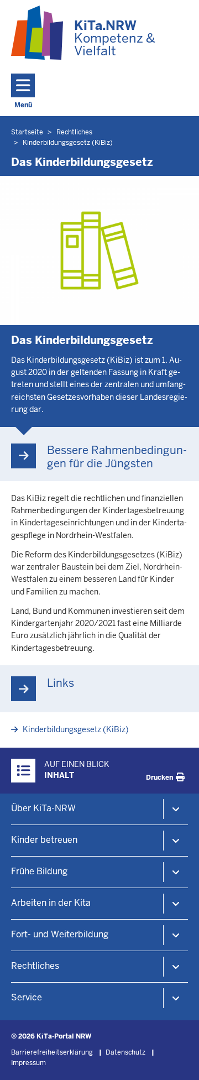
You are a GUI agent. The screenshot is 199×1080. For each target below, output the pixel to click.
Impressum (28, 1062)
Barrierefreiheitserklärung (52, 1052)
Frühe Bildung (39, 871)
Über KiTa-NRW (43, 808)
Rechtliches (35, 966)
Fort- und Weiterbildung (59, 934)
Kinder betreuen (44, 840)
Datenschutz (125, 1052)
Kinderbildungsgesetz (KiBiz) (76, 729)
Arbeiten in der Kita (51, 903)
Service (26, 997)
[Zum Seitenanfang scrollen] (177, 1059)
